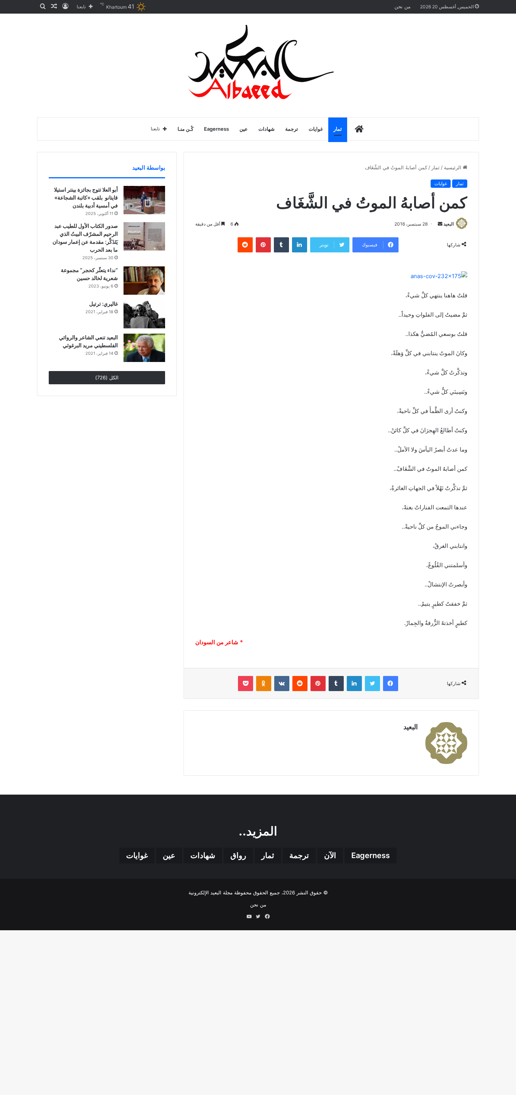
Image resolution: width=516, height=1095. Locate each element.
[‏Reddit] (245, 244)
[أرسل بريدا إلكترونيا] (440, 224)
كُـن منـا (185, 129)
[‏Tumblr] (281, 244)
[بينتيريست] (263, 244)
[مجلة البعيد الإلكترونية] (258, 63)
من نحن (402, 6)
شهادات (266, 129)
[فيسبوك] (390, 683)
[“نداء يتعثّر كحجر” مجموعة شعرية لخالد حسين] (144, 280)
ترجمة (291, 129)
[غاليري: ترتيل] (144, 314)
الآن (330, 855)
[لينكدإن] (299, 244)
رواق (238, 855)
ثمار (338, 129)
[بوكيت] (245, 683)
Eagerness (216, 129)
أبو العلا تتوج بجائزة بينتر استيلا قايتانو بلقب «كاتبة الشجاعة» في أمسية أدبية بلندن (86, 197)
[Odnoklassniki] (263, 683)
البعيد (448, 224)
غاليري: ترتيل (103, 303)
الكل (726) (107, 377)
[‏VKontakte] (281, 683)
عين (243, 129)
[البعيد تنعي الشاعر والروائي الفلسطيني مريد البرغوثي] (144, 348)
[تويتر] (372, 683)
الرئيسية (453, 167)
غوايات (316, 129)
